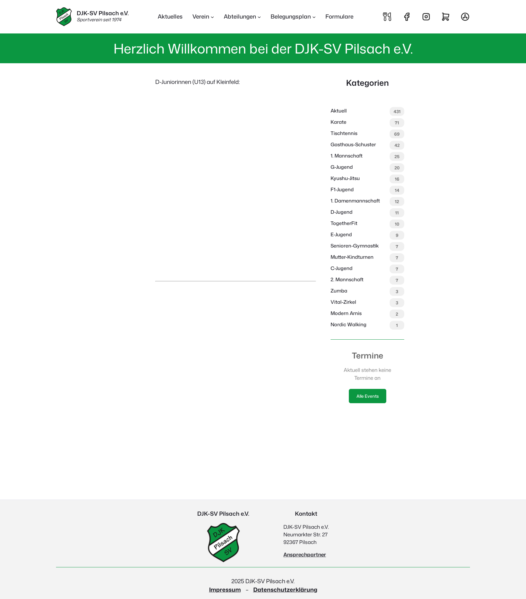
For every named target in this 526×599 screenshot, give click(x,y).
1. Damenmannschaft (355, 200)
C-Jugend (341, 268)
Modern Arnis (346, 313)
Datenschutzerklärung (285, 590)
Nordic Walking (348, 324)
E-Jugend (341, 234)
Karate (338, 122)
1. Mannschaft (347, 155)
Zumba (339, 290)
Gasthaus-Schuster (353, 144)
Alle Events (367, 396)
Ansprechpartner (304, 554)
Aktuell (339, 110)
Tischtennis (344, 133)
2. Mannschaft (347, 279)
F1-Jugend (342, 189)
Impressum (225, 590)
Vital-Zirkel (343, 302)
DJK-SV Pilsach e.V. (103, 13)
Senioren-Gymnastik (355, 245)
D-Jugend (341, 212)
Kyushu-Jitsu (345, 178)
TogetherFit (344, 223)
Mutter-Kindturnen (352, 257)
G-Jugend (342, 167)
